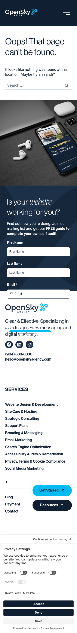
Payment (12, 504)
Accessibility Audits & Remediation (34, 454)
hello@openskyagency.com (28, 359)
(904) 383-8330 (18, 354)
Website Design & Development (31, 404)
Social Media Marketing (24, 468)
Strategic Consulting (22, 418)
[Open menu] (66, 12)
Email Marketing (18, 440)
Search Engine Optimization (28, 447)
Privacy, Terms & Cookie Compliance (35, 461)
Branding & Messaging (24, 433)
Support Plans (16, 425)
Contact (11, 511)
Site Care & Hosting (21, 411)
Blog (9, 497)
